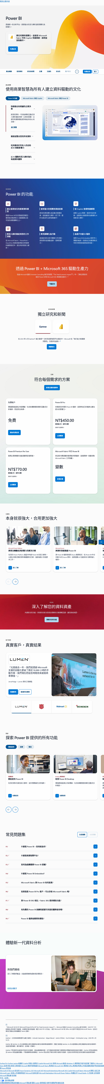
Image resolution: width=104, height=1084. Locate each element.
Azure (22, 1071)
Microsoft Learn (5, 1073)
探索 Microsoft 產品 (59, 1063)
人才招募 (90, 1073)
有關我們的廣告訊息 (57, 1083)
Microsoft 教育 (26, 1066)
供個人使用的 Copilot (35, 1063)
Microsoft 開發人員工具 (92, 1071)
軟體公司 (74, 1073)
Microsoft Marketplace (46, 1073)
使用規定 (43, 1083)
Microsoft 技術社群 (32, 1073)
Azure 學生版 (6, 1068)
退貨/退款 (10, 1066)
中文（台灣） (4, 1078)
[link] (9, 72)
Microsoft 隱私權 (5, 1075)
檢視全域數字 (12, 988)
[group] (28, 548)
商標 (48, 1083)
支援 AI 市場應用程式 (18, 1073)
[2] (7, 1035)
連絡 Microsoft (21, 1083)
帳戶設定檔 (85, 1063)
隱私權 (28, 1083)
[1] (6, 1024)
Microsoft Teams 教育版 (46, 1066)
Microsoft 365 (48, 1063)
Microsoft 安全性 (14, 1071)
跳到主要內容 (5, 1)
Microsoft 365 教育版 (61, 1066)
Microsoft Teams (78, 1071)
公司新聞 (96, 1073)
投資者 (14, 1075)
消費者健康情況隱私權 (8, 1083)
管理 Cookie (35, 1083)
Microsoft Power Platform (62, 1073)
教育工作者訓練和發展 (86, 1066)
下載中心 (92, 1063)
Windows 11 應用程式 (74, 1063)
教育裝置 (34, 1066)
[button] (21, 706)
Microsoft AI (4, 1071)
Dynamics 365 (29, 1071)
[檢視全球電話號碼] (101, 542)
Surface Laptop (13, 1063)
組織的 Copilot (23, 1063)
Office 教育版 (73, 1066)
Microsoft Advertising (51, 1071)
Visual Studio (82, 1073)
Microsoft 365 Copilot (65, 1071)
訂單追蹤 (18, 1066)
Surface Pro (4, 1063)
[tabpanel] (52, 137)
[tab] (13, 98)
